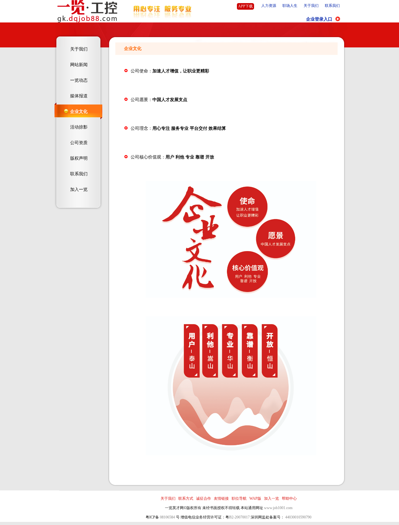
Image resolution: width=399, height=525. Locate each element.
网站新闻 (79, 64)
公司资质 (79, 142)
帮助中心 (289, 498)
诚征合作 (203, 498)
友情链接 (221, 498)
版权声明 (79, 158)
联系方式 (185, 498)
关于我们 (311, 5)
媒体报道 (79, 96)
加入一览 (79, 189)
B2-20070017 (239, 517)
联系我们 (332, 5)
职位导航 (239, 498)
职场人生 (289, 5)
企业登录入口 (319, 19)
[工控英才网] (87, 21)
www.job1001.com (278, 508)
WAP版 (255, 498)
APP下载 (245, 6)
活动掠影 (79, 127)
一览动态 (79, 80)
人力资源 (268, 5)
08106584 (167, 517)
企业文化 (79, 111)
